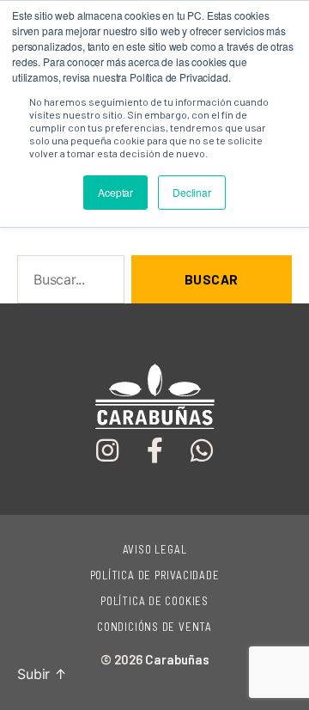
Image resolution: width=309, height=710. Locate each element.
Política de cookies (154, 601)
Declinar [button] (192, 192)
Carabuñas (177, 659)
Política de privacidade (155, 575)
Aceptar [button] (115, 192)
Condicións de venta (154, 626)
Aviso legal (155, 549)
